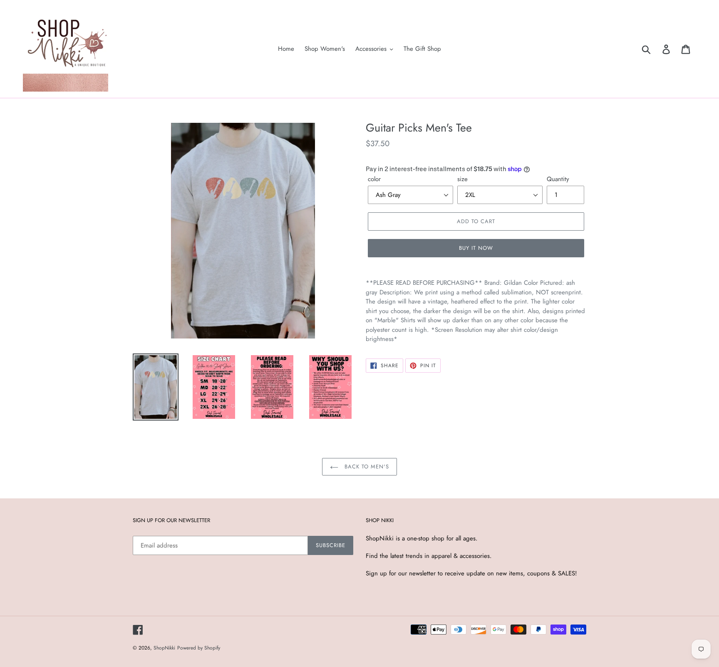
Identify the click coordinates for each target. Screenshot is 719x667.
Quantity (558, 179)
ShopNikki (164, 648)
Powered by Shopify (198, 648)
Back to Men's (365, 466)
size (462, 179)
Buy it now (476, 248)
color (374, 179)
